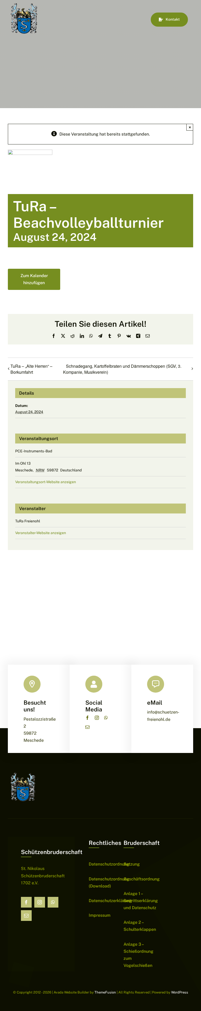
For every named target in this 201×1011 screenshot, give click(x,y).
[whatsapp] (106, 718)
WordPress (179, 992)
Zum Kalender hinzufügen (34, 279)
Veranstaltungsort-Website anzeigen (45, 482)
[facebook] (87, 718)
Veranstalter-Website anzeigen (40, 533)
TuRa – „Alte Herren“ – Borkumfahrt (31, 369)
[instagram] (97, 718)
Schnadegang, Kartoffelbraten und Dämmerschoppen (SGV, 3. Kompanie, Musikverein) (122, 369)
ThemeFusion (105, 992)
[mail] (87, 727)
